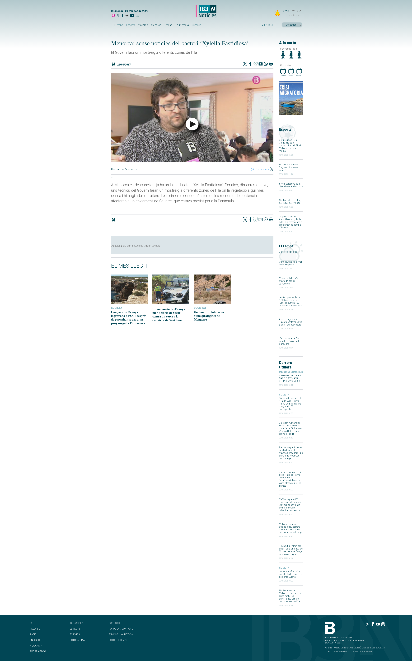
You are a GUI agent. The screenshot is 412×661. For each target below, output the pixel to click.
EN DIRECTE (36, 640)
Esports (130, 25)
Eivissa (168, 25)
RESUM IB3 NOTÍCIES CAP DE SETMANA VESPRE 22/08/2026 (290, 378)
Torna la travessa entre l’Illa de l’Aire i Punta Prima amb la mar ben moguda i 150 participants (291, 404)
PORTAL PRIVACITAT (367, 651)
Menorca (156, 25)
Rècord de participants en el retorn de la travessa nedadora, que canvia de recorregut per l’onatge (291, 453)
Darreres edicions (288, 252)
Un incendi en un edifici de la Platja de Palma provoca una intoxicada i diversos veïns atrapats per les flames (291, 479)
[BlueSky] (138, 16)
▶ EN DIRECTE (270, 25)
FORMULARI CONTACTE (121, 629)
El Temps (118, 25)
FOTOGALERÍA (77, 640)
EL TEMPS (75, 629)
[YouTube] (132, 16)
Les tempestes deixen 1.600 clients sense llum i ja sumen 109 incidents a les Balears (290, 301)
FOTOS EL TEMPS (118, 640)
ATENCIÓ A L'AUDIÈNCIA (340, 651)
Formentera (182, 25)
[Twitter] (245, 64)
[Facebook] (122, 16)
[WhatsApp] (265, 64)
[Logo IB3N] (206, 11)
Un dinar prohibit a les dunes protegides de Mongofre (209, 315)
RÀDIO (33, 634)
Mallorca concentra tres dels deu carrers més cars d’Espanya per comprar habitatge (290, 528)
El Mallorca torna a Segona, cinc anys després (289, 167)
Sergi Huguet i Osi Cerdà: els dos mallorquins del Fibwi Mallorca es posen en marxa (290, 145)
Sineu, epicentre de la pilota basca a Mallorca (291, 185)
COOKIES (328, 651)
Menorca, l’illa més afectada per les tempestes (288, 281)
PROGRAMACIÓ (38, 651)
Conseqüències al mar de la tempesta (290, 263)
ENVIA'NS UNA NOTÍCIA (121, 634)
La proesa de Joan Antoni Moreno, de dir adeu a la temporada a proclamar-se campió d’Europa (290, 222)
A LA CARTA (36, 645)
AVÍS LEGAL (355, 651)
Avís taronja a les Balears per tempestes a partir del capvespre (290, 322)
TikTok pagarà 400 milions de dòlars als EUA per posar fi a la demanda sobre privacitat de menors (290, 505)
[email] (260, 64)
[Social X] (118, 16)
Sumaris (196, 25)
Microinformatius (291, 372)
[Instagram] (127, 16)
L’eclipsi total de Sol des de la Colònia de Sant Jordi (289, 341)
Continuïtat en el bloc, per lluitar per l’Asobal (290, 201)
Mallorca (143, 25)
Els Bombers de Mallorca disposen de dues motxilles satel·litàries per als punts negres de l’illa (290, 596)
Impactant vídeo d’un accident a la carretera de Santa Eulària (290, 574)
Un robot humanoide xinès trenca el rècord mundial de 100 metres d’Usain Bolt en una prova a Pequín (291, 428)
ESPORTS (75, 634)
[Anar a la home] (113, 16)
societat (285, 394)
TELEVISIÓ (35, 629)
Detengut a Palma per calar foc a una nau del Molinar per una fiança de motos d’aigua (291, 550)
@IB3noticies (260, 169)
